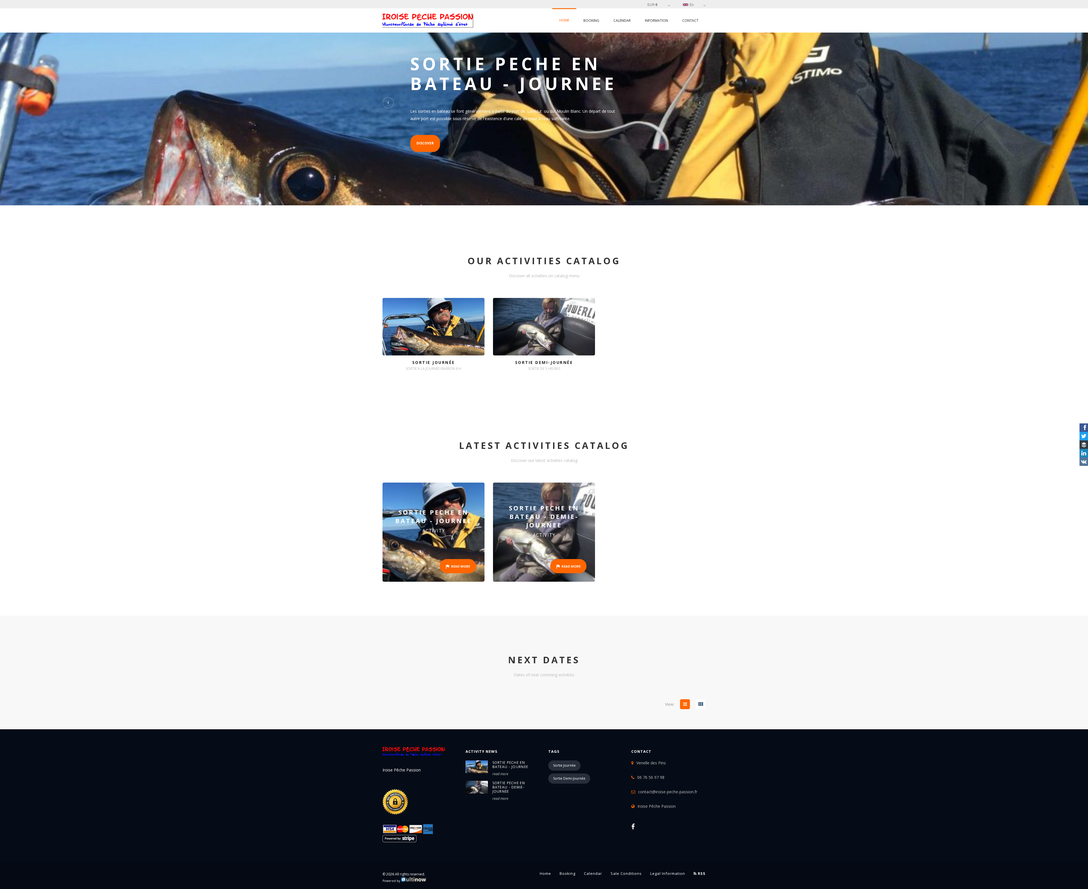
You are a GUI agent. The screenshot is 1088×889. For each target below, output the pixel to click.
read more (500, 773)
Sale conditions (626, 873)
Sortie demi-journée (569, 778)
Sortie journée (564, 765)
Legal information (667, 873)
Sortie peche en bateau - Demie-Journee (508, 787)
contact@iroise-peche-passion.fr (667, 791)
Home (564, 20)
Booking (591, 20)
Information (656, 20)
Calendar (622, 20)
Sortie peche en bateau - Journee (510, 764)
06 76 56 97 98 (650, 777)
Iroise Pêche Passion (657, 806)
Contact (690, 20)
